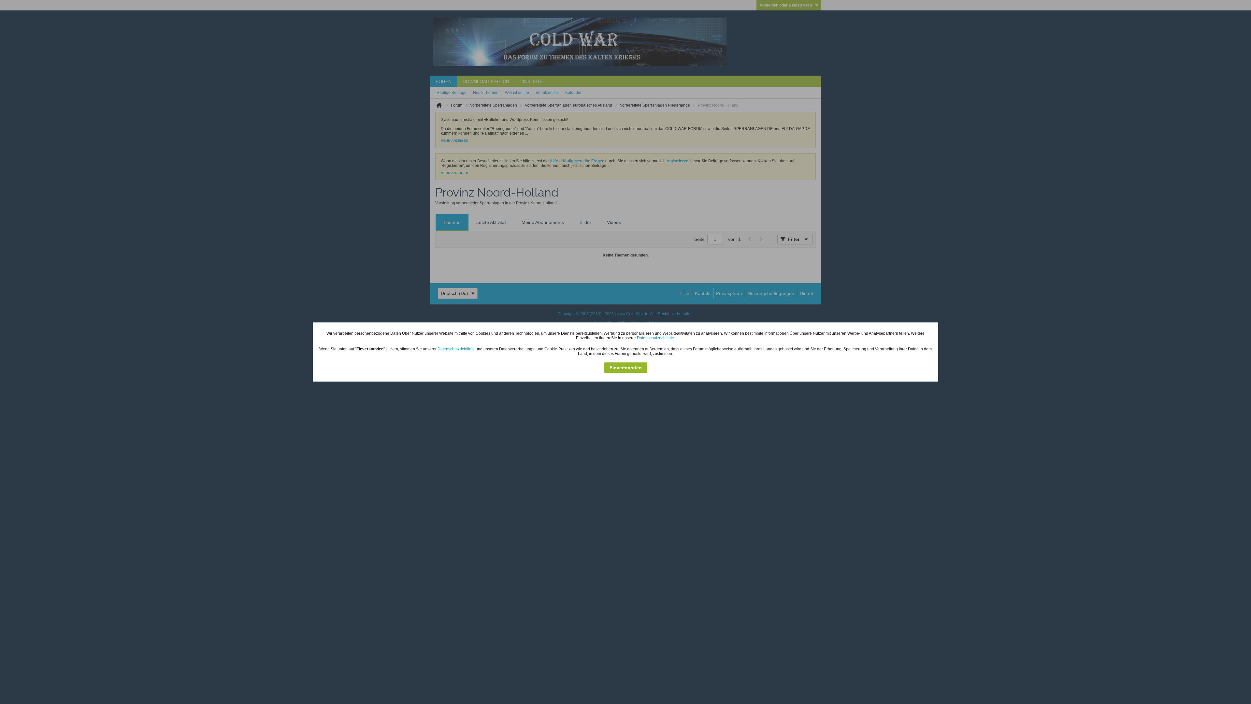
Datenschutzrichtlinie (655, 338)
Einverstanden (626, 367)
